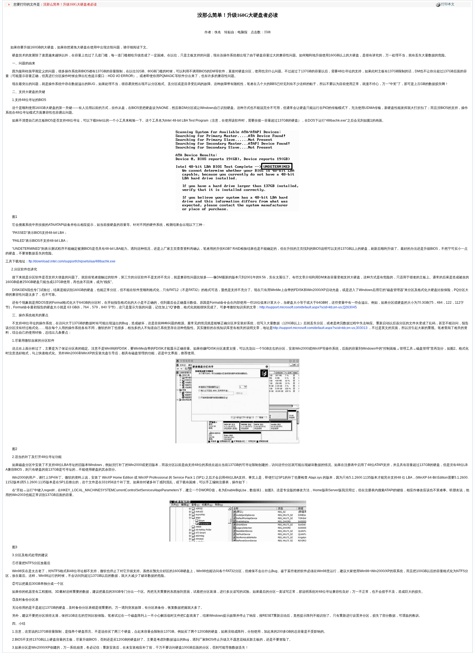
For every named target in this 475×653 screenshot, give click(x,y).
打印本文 (447, 4)
